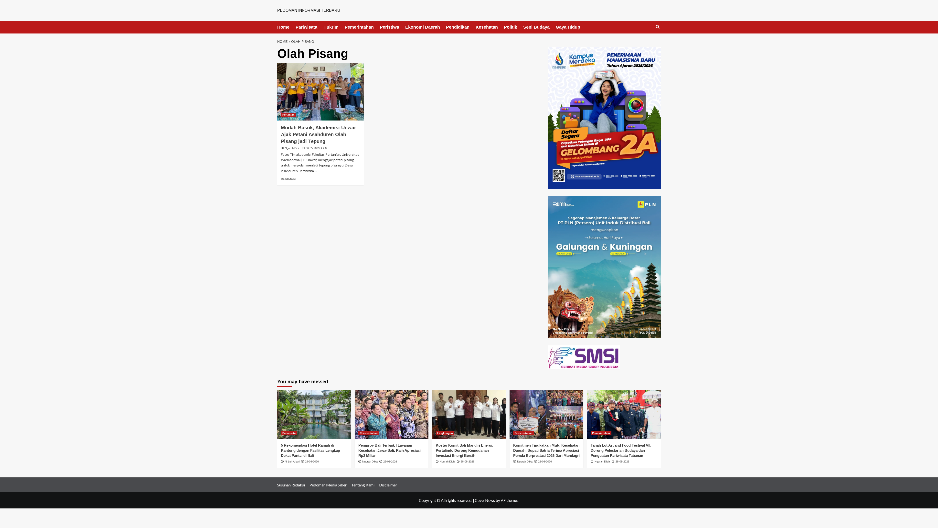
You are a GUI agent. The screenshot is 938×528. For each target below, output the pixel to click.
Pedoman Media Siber (328, 485)
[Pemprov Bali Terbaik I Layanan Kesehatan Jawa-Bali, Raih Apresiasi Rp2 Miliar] (391, 414)
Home (283, 27)
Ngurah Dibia (292, 148)
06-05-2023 (313, 148)
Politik (510, 27)
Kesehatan (487, 27)
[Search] (658, 27)
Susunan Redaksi (291, 485)
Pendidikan (457, 27)
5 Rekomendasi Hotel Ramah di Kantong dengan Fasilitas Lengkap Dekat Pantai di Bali (310, 450)
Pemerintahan (359, 27)
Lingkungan (445, 433)
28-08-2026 (467, 461)
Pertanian (288, 114)
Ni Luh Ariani (292, 461)
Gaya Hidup (568, 27)
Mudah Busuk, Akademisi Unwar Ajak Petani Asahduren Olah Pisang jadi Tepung (318, 134)
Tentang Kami (362, 485)
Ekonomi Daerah (422, 27)
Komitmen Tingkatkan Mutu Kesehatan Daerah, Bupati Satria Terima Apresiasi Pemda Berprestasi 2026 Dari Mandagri (546, 450)
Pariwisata (306, 27)
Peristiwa (389, 27)
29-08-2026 (312, 461)
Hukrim (331, 27)
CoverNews (485, 500)
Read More (288, 179)
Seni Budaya (536, 27)
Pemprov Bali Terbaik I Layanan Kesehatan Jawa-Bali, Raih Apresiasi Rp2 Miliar (389, 450)
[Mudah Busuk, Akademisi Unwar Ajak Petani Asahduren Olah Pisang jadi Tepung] (320, 92)
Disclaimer (388, 485)
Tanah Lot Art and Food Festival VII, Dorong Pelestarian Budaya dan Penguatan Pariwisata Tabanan (621, 450)
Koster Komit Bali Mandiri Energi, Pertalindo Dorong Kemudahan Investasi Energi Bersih (464, 450)
